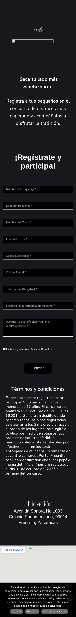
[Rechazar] (70, 599)
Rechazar (32, 611)
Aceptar (16, 611)
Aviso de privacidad (54, 611)
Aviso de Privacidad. (42, 349)
